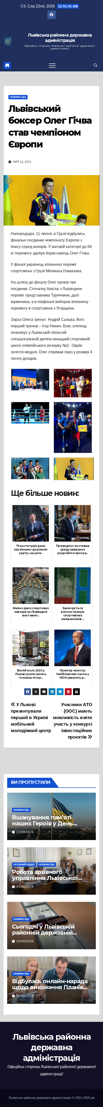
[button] (95, 65)
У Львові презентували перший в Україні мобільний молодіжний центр (31, 717)
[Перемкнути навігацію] (52, 65)
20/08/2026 (25, 886)
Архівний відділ (24, 864)
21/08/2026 (25, 832)
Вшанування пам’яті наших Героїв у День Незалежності (42, 823)
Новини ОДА (18, 97)
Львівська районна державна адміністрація (60, 38)
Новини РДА (21, 810)
